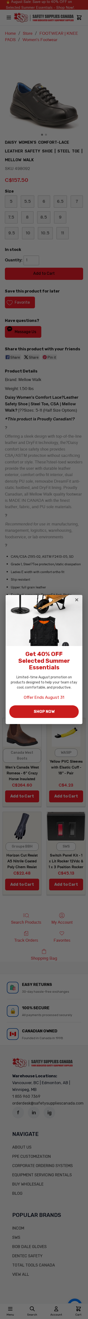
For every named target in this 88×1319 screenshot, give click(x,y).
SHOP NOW (44, 711)
